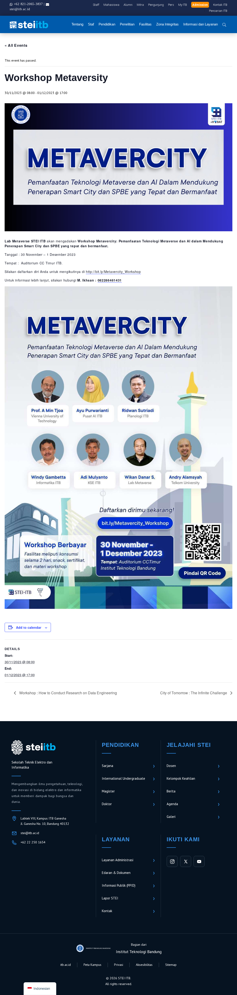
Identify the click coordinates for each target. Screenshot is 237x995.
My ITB (182, 4)
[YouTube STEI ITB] (199, 861)
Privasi (118, 965)
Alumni (128, 4)
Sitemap (171, 965)
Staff (96, 4)
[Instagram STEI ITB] (172, 861)
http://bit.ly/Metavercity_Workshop (113, 271)
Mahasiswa (111, 4)
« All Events (16, 45)
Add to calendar (28, 627)
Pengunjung (156, 4)
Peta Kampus (92, 965)
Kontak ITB (220, 4)
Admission (200, 4)
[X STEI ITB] (185, 861)
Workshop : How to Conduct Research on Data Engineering (67, 692)
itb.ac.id (65, 965)
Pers (171, 4)
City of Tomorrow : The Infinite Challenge (194, 692)
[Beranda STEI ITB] (34, 747)
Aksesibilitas (144, 965)
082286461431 (110, 280)
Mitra (140, 4)
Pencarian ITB (218, 11)
